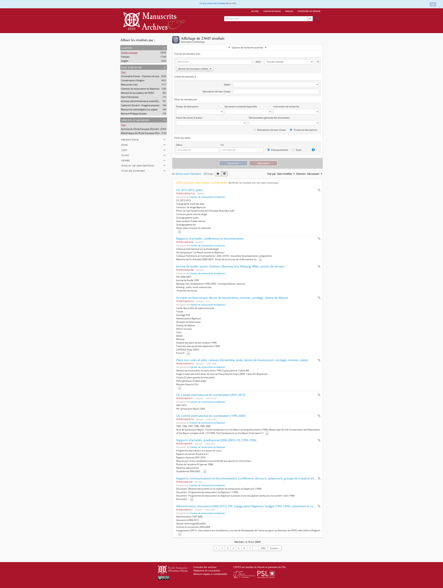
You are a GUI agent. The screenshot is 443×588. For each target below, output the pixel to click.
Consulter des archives (204, 567)
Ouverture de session (309, 11)
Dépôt (227, 84)
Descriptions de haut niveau (271, 129)
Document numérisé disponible (241, 106)
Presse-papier (317, 18)
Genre (125, 160)
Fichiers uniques (129, 52)
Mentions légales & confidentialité (210, 574)
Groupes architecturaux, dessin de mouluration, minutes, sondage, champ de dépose (232, 298)
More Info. (231, 3)
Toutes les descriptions (305, 129)
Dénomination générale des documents (269, 117)
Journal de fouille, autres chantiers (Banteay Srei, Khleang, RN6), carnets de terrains (230, 266)
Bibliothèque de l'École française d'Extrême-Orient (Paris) (150, 133)
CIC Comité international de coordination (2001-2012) (210, 395)
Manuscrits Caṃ (129, 84)
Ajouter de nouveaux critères (193, 68)
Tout (123, 72)
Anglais (124, 60)
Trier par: (271, 173)
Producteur (130, 139)
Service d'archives (135, 119)
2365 (263, 548)
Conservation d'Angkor (133, 80)
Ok (432, 4)
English (289, 11)
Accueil (255, 11)
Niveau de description (137, 165)
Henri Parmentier (130, 97)
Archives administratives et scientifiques (141, 101)
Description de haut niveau (216, 91)
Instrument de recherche (286, 106)
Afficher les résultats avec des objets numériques (255, 182)
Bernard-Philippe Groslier (134, 113)
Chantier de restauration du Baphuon (140, 88)
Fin (222, 144)
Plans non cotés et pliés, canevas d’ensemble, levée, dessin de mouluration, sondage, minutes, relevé (242, 360)
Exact (298, 149)
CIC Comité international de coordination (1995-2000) (210, 416)
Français (125, 56)
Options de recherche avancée (247, 47)
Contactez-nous (272, 11)
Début (179, 144)
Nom (124, 144)
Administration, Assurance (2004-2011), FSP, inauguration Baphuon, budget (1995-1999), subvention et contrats (248, 506)
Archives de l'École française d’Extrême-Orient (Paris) (147, 129)
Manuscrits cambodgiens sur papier (139, 109)
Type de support (133, 170)
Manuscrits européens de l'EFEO (137, 92)
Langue (126, 47)
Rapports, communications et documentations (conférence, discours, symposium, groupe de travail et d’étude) (248, 478)
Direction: (301, 173)
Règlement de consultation (206, 570)
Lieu (124, 149)
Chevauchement (279, 149)
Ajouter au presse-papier (319, 190)
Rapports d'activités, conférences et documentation (210, 238)
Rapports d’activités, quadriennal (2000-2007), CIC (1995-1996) (216, 440)
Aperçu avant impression (188, 173)
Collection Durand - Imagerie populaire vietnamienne (148, 105)
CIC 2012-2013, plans (189, 190)
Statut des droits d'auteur (189, 117)
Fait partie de (131, 67)
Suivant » (274, 548)
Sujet (125, 154)
